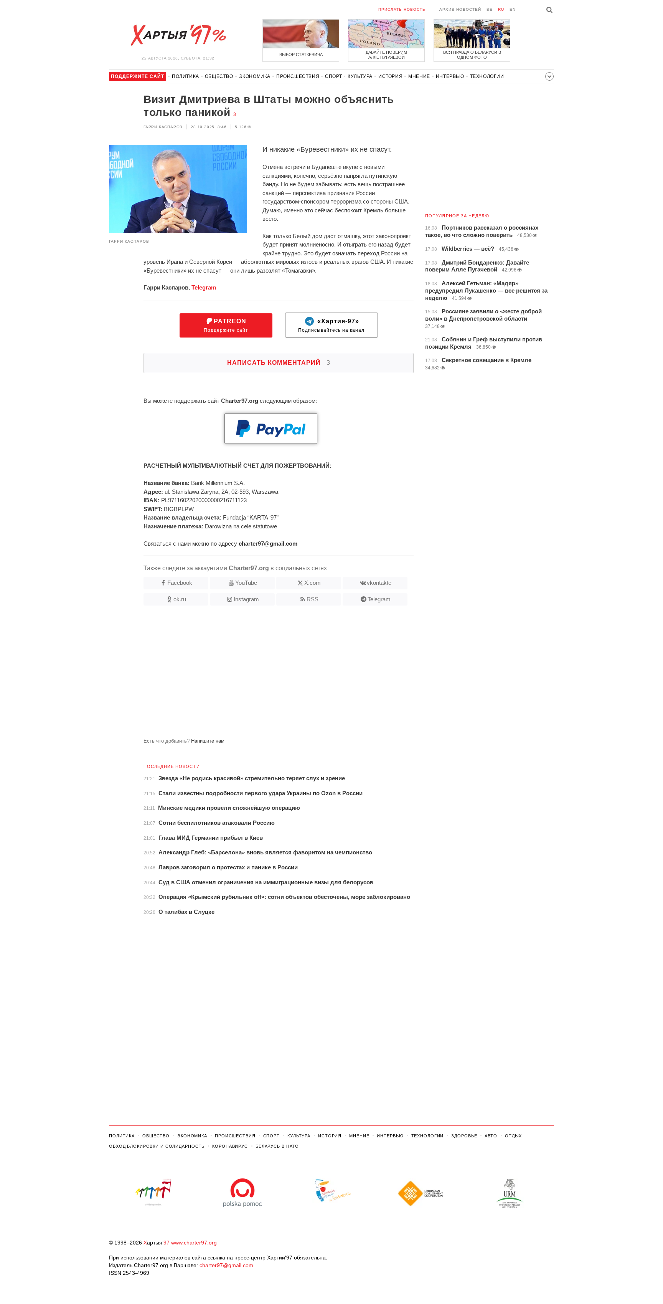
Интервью (450, 76)
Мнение (419, 76)
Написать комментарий (278, 362)
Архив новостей (460, 9)
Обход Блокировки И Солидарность (157, 1146)
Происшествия (297, 76)
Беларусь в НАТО (277, 1146)
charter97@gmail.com (226, 1265)
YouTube (246, 582)
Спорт (333, 76)
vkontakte (379, 582)
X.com (312, 582)
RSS (312, 599)
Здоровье (464, 1136)
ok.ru (179, 599)
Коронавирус (230, 1146)
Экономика (254, 76)
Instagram (246, 599)
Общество (219, 76)
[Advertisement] (261, 674)
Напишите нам (207, 741)
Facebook (179, 582)
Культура (360, 76)
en (513, 9)
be (490, 9)
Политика (185, 76)
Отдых (513, 1136)
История (390, 76)
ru (501, 9)
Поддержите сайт (226, 325)
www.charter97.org (194, 1242)
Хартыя (178, 35)
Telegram (203, 287)
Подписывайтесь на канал (331, 325)
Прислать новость (402, 9)
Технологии (487, 76)
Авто (491, 1136)
